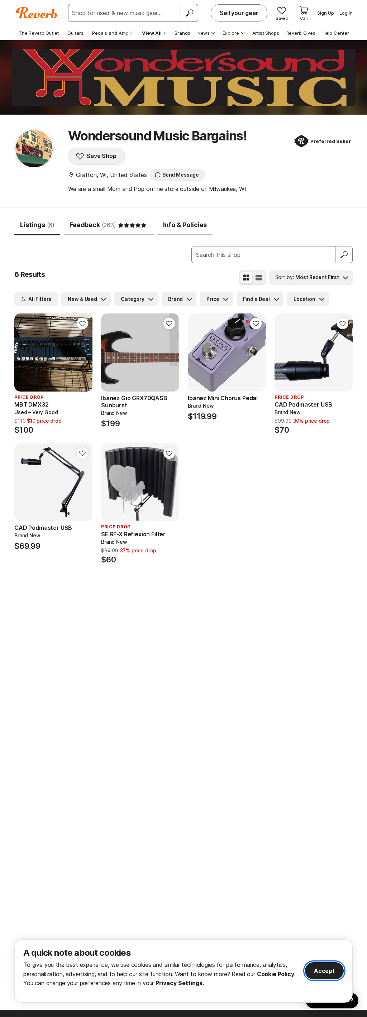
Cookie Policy (275, 974)
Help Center (336, 33)
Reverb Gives (300, 33)
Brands (182, 33)
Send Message (180, 175)
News (203, 33)
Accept (324, 970)
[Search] (189, 12)
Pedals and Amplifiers (116, 33)
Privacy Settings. (180, 983)
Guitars (75, 33)
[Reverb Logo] (36, 13)
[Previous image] (111, 352)
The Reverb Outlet (39, 33)
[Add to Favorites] (82, 323)
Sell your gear (239, 12)
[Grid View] (246, 277)
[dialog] (183, 971)
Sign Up (325, 13)
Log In (346, 13)
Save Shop (101, 155)
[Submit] (344, 254)
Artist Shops (265, 33)
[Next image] (169, 352)
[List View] (258, 277)
